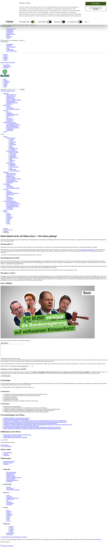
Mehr (86, 21)
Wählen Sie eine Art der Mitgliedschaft (10, 366)
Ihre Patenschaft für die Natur (13, 125)
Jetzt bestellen (4, 545)
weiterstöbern (10, 545)
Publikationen (7, 81)
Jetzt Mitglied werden (5, 375)
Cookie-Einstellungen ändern (7, 537)
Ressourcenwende (13, 148)
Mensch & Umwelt (10, 138)
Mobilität (11, 147)
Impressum (78, 15)
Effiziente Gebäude (8, 462)
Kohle (10, 145)
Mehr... (99, 539)
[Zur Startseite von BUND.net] (5, 76)
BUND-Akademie (10, 101)
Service (5, 211)
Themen (5, 136)
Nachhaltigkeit (12, 144)
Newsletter (6, 83)
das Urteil (6, 454)
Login (5, 86)
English (5, 84)
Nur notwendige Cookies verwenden (95, 8)
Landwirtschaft (9, 31)
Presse (5, 79)
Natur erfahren (9, 108)
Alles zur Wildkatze (11, 47)
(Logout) (8, 223)
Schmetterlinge (9, 44)
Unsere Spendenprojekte (12, 123)
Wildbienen (9, 45)
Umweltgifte (12, 149)
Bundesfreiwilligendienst (12, 102)
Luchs (7, 48)
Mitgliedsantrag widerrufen (20, 537)
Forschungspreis (10, 119)
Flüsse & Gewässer (10, 28)
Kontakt (5, 85)
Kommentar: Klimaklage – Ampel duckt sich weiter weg (17, 418)
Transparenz (9, 118)
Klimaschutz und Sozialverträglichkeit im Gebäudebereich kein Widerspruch (21, 426)
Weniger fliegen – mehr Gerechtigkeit (12, 436)
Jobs (7, 117)
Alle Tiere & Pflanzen (11, 50)
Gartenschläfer (9, 49)
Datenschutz (9, 121)
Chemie (11, 140)
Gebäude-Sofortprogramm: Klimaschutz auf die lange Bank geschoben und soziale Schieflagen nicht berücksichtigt (30, 423)
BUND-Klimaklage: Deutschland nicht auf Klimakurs (16, 419)
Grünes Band (9, 30)
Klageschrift (6, 455)
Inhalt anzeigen (4, 343)
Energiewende (12, 141)
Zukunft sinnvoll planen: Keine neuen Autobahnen (15, 437)
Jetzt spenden (12, 62)
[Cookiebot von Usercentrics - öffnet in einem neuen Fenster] (9, 22)
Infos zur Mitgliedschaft (11, 126)
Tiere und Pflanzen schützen (13, 109)
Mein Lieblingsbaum (11, 94)
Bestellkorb (6, 67)
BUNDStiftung (10, 129)
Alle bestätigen (96, 3)
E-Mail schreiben (5, 445)
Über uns (6, 110)
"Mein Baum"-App (10, 96)
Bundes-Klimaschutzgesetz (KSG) (87, 249)
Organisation (9, 113)
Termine (5, 80)
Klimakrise (11, 143)
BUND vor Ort (10, 115)
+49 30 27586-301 (7, 446)
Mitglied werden (5, 62)
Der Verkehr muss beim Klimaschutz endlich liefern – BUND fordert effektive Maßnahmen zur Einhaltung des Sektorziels (32, 427)
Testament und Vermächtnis (12, 127)
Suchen (22, 89)
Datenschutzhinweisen (64, 15)
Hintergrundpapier (8, 452)
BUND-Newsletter (10, 98)
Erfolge (8, 111)
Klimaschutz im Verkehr (9, 461)
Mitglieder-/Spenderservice (12, 114)
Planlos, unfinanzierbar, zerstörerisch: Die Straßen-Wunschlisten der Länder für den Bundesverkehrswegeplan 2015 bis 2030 (32, 428)
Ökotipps (8, 106)
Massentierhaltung (10, 34)
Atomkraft (11, 139)
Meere (7, 35)
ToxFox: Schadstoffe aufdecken (13, 100)
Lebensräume (9, 32)
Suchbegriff (3, 89)
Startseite (6, 228)
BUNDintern (9, 104)
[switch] (49, 22)
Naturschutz (9, 36)
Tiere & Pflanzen (10, 163)
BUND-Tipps (7, 105)
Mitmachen (6, 93)
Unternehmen (9, 130)
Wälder (8, 38)
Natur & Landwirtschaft (12, 151)
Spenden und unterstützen (10, 122)
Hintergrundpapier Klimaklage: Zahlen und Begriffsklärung (17, 434)
